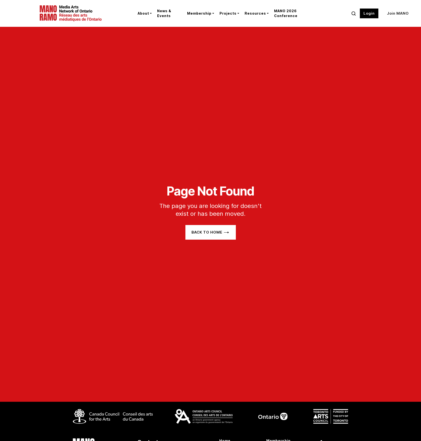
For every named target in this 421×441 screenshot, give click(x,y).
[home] (85, 13)
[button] (143, 13)
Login (369, 13)
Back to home (206, 232)
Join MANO (398, 13)
